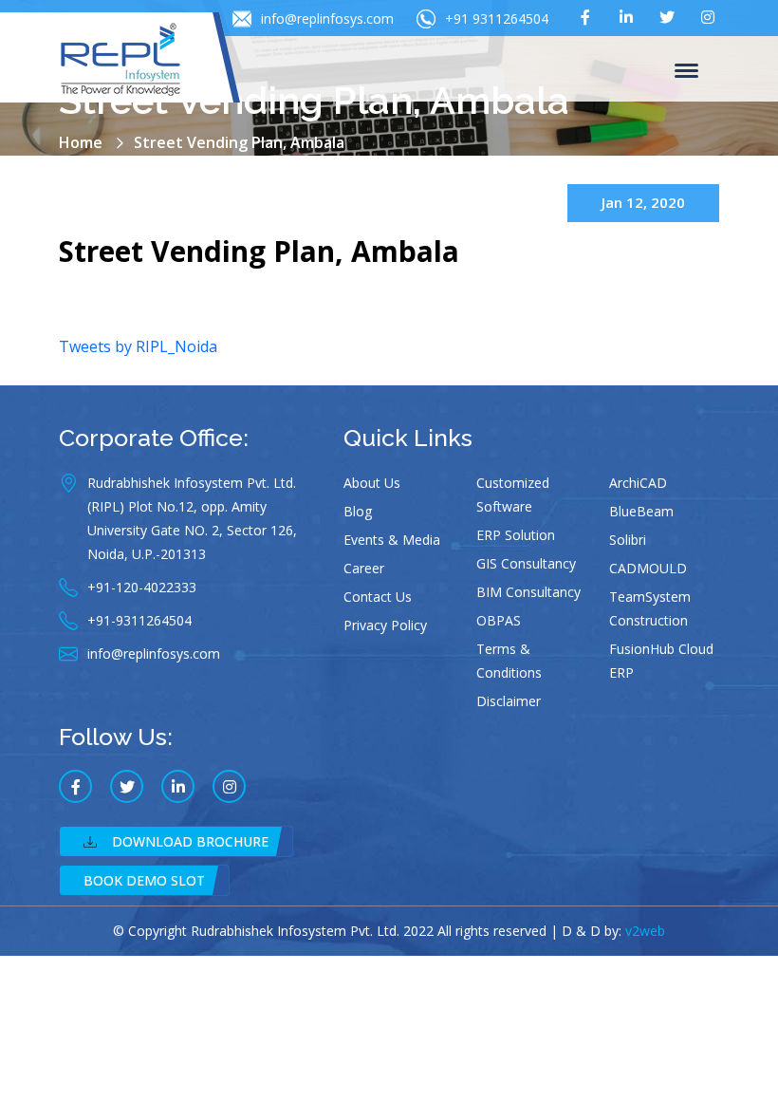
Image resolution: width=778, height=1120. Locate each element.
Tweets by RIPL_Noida (138, 346)
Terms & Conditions (509, 660)
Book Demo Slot (144, 880)
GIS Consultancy (526, 563)
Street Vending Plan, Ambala (259, 251)
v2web (645, 931)
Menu (689, 69)
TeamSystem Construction (650, 608)
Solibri (627, 540)
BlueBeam (641, 511)
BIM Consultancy (528, 592)
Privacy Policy (385, 625)
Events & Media (391, 540)
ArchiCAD (638, 483)
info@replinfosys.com (327, 18)
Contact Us (377, 597)
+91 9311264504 (496, 18)
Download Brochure (190, 841)
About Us (371, 483)
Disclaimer (508, 701)
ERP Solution (515, 535)
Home (80, 142)
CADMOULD (648, 568)
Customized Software (512, 494)
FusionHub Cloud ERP (661, 660)
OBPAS (498, 620)
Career (363, 568)
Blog (357, 511)
